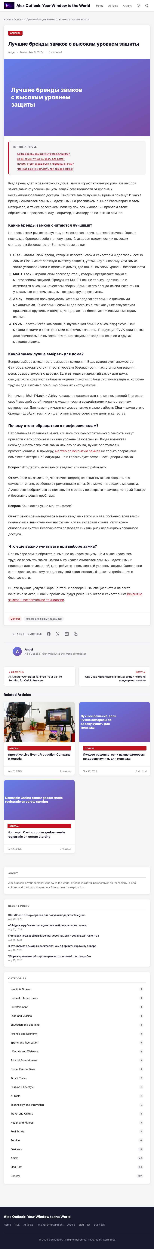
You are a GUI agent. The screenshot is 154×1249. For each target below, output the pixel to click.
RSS (17, 1224)
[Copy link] (75, 634)
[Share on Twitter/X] (57, 634)
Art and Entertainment (50, 1224)
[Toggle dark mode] (138, 5)
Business (99, 1224)
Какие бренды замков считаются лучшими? (43, 153)
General (18, 19)
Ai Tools (113, 5)
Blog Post (84, 1224)
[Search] (146, 5)
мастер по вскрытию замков (77, 451)
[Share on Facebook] (48, 634)
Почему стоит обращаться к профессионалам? (45, 163)
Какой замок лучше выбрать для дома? (41, 158)
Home (99, 5)
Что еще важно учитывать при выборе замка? (45, 168)
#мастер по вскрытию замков (44, 618)
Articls (71, 1224)
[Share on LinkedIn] (66, 634)
